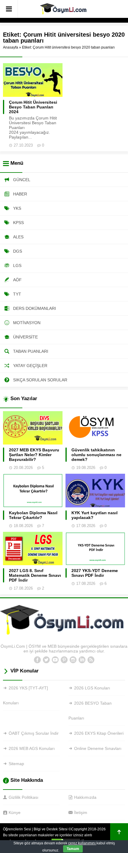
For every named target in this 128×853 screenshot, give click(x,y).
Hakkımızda (85, 797)
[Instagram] (73, 660)
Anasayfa (10, 47)
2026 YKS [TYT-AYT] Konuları (25, 695)
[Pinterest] (64, 660)
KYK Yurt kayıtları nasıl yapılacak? (94, 515)
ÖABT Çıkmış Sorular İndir (34, 733)
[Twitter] (46, 660)
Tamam (73, 849)
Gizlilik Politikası (23, 797)
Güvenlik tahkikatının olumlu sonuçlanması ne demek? (96, 455)
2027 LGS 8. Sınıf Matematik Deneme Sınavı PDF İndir (35, 575)
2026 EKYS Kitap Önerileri (99, 733)
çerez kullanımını (82, 843)
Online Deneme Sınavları (97, 748)
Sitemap (16, 763)
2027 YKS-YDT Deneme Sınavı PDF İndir (94, 573)
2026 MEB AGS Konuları (32, 748)
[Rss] (90, 660)
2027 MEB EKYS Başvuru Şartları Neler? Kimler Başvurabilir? (34, 455)
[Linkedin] (81, 660)
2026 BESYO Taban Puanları (90, 710)
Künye (15, 812)
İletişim (80, 812)
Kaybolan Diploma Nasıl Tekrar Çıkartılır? (33, 515)
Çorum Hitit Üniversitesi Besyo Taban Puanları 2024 (33, 107)
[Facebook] (37, 660)
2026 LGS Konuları (92, 688)
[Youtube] (55, 660)
